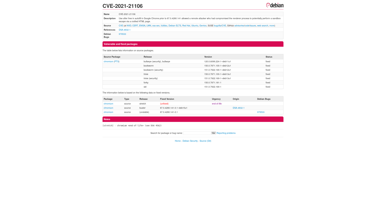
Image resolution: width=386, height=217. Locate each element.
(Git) (209, 140)
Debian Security (190, 140)
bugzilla (217, 25)
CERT (135, 25)
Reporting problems (226, 132)
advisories (239, 25)
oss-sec (156, 25)
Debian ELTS (175, 25)
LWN (149, 25)
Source (203, 140)
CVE (121, 25)
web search (262, 25)
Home (178, 140)
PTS (117, 61)
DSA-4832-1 (125, 29)
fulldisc (164, 25)
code (247, 25)
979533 (122, 33)
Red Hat (186, 25)
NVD (129, 25)
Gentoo (203, 25)
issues (253, 25)
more (271, 25)
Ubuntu (194, 25)
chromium (108, 61)
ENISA (142, 25)
